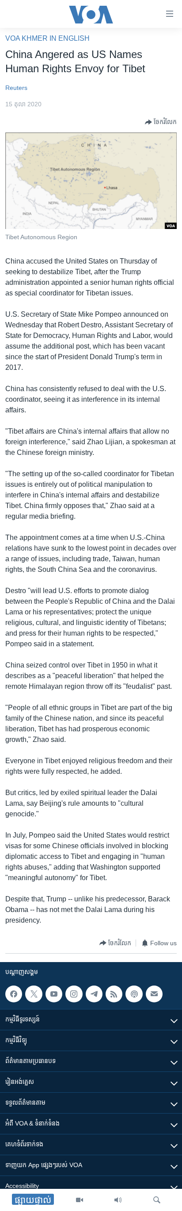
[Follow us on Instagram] (73, 994)
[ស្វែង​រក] (157, 1200)
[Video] (79, 1200)
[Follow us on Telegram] (94, 994)
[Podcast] (133, 994)
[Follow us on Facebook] (13, 994)
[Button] (161, 122)
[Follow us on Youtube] (54, 994)
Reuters (16, 87)
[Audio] (118, 1200)
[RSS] (114, 994)
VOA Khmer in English (47, 38)
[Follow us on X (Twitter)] (33, 994)
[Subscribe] (154, 994)
